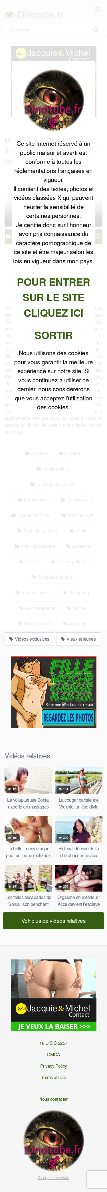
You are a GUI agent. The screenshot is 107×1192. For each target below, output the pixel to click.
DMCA (53, 1054)
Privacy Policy (53, 1066)
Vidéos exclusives (31, 639)
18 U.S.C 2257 (53, 1043)
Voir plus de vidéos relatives (53, 920)
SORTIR (53, 334)
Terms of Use (53, 1077)
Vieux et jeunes (80, 639)
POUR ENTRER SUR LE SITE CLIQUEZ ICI (53, 297)
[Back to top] (97, 1179)
